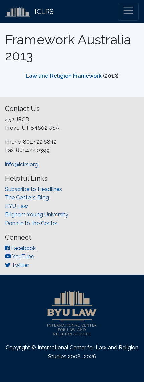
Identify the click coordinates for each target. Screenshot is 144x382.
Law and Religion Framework (64, 76)
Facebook (23, 248)
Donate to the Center (31, 223)
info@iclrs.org (21, 164)
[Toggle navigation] (128, 12)
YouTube (22, 256)
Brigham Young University (36, 214)
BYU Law (16, 206)
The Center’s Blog (27, 197)
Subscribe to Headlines (33, 189)
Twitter (19, 265)
